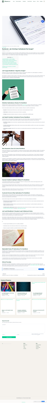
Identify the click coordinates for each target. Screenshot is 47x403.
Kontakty (41, 1)
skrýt (12, 57)
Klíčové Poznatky (5, 67)
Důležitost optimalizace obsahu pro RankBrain (9, 59)
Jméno (3, 334)
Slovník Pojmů (30, 1)
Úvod (14, 1)
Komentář (4, 324)
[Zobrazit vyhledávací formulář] (44, 1)
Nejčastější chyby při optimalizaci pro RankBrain (9, 66)
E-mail (18, 334)
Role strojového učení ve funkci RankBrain (8, 61)
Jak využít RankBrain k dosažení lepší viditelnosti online (10, 64)
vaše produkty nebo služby (22, 208)
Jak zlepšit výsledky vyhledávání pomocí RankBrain (10, 60)
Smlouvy (34, 1)
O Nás (38, 1)
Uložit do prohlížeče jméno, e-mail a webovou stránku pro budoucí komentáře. (38, 334)
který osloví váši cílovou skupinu (8, 208)
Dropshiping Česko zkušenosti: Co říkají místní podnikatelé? (36, 275)
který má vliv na (24, 104)
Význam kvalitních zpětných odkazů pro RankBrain (9, 62)
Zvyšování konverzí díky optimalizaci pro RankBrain (10, 63)
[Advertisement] (23, 8)
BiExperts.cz (4, 295)
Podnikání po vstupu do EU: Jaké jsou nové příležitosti (10, 275)
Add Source (43, 401)
